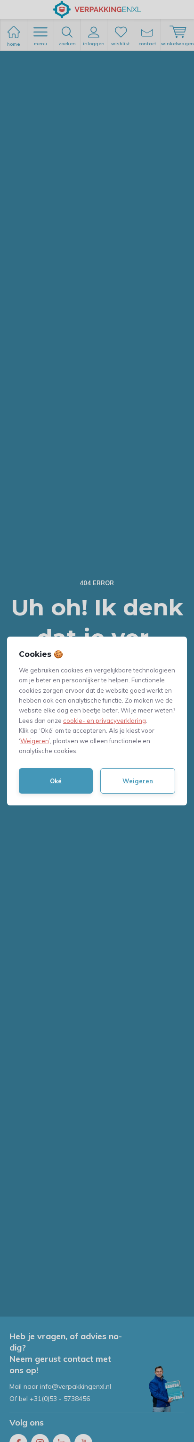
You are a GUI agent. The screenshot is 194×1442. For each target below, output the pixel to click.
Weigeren (34, 741)
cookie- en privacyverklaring (104, 720)
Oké (56, 781)
